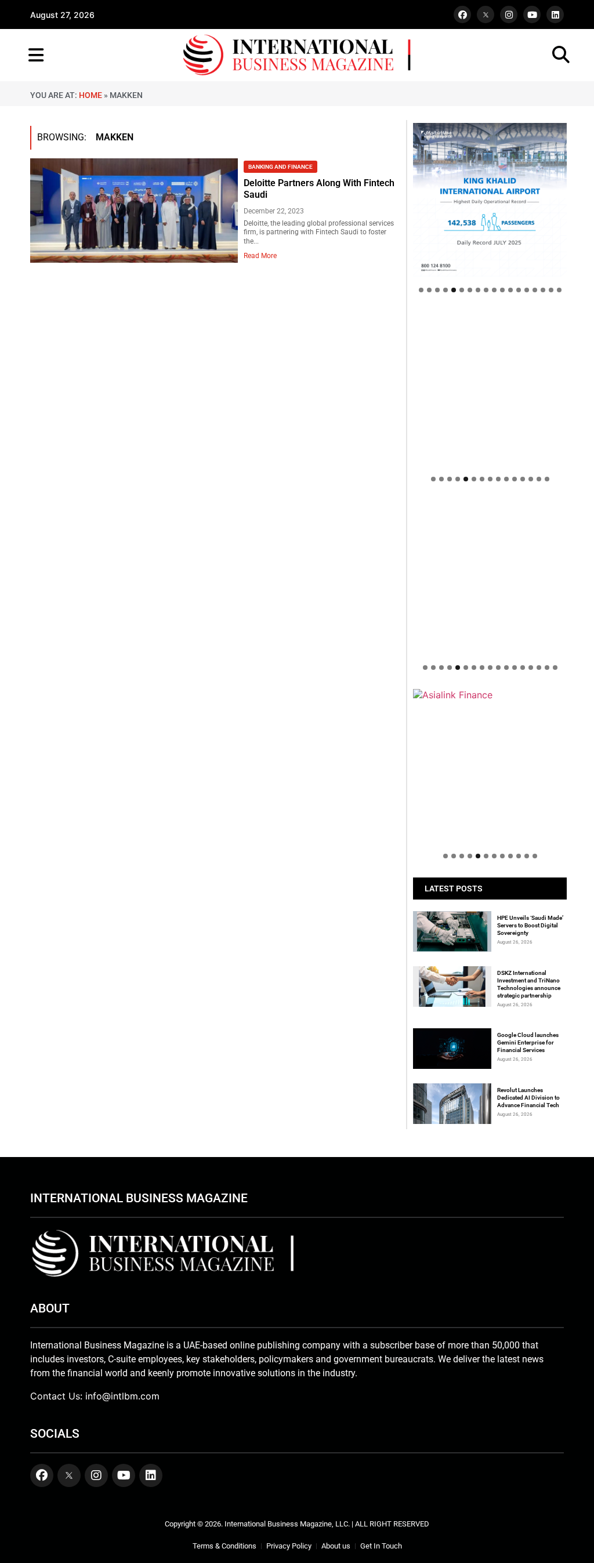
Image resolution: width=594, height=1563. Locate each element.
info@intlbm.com (122, 1396)
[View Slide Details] (490, 388)
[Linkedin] (555, 14)
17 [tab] (551, 290)
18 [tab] (559, 290)
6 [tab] (461, 290)
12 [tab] (510, 290)
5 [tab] (453, 290)
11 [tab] (502, 290)
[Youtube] (532, 14)
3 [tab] (437, 290)
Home (90, 95)
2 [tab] (429, 290)
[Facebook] (462, 14)
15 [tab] (535, 290)
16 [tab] (543, 290)
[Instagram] (508, 14)
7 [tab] (470, 290)
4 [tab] (445, 290)
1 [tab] (421, 290)
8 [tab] (478, 290)
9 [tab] (486, 290)
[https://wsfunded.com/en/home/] (490, 577)
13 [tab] (518, 290)
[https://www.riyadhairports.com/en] (490, 200)
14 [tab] (526, 290)
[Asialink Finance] (490, 695)
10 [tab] (494, 290)
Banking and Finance (280, 167)
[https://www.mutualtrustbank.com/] (490, 506)
